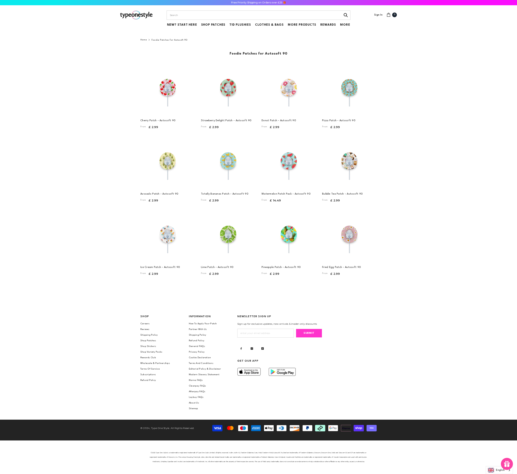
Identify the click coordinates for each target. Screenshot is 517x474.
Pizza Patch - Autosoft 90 (338, 120)
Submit (309, 333)
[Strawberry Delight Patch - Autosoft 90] (228, 88)
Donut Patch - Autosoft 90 (279, 120)
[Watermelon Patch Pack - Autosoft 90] (289, 161)
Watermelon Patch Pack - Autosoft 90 (286, 194)
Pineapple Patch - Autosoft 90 (281, 267)
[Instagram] (252, 348)
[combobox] (254, 15)
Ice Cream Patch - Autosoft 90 (160, 267)
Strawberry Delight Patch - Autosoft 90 (226, 120)
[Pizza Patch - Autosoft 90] (349, 88)
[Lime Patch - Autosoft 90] (228, 235)
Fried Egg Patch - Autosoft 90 (341, 267)
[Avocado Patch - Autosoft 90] (167, 161)
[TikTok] (262, 348)
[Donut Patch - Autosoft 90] (289, 88)
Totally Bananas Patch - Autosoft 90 (224, 194)
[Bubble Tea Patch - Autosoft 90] (349, 161)
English (500, 470)
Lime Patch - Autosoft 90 (217, 267)
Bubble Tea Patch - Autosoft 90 (342, 194)
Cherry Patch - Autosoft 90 (157, 120)
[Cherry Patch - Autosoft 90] (167, 88)
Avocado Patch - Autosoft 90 (159, 194)
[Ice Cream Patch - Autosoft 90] (167, 235)
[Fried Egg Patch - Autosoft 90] (349, 235)
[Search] (345, 15)
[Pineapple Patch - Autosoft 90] (289, 235)
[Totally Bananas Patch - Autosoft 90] (228, 161)
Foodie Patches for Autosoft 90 (169, 40)
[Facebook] (241, 348)
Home (143, 40)
